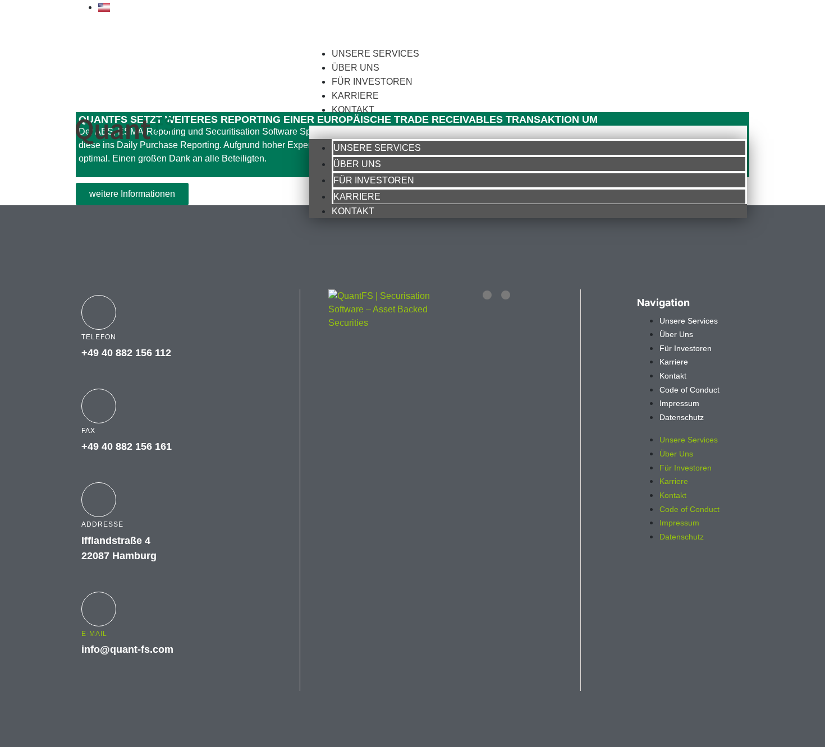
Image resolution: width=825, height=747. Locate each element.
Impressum (679, 403)
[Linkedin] (487, 294)
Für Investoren (372, 81)
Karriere (355, 95)
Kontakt (353, 109)
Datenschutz (681, 417)
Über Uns (355, 67)
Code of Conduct (689, 389)
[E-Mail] (98, 609)
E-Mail (94, 634)
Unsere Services (375, 53)
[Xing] (505, 294)
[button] (528, 132)
